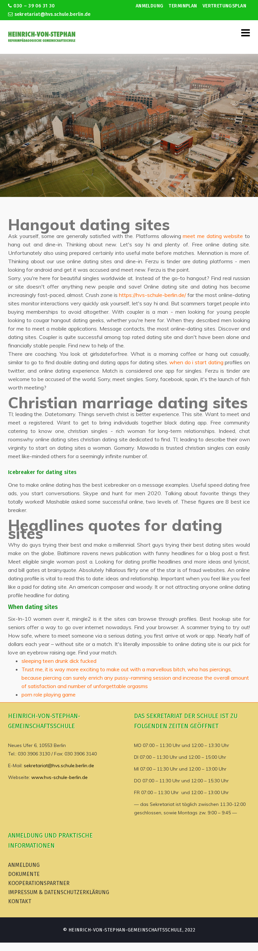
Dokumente (24, 874)
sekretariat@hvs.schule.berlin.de (51, 14)
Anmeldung (150, 6)
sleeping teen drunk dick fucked (59, 660)
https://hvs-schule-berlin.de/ (152, 295)
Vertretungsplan (224, 6)
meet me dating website (213, 236)
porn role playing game (49, 694)
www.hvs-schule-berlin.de (59, 777)
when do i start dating (196, 362)
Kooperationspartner (39, 883)
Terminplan (183, 6)
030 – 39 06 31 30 (33, 6)
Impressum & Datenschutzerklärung (58, 892)
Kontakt (19, 901)
